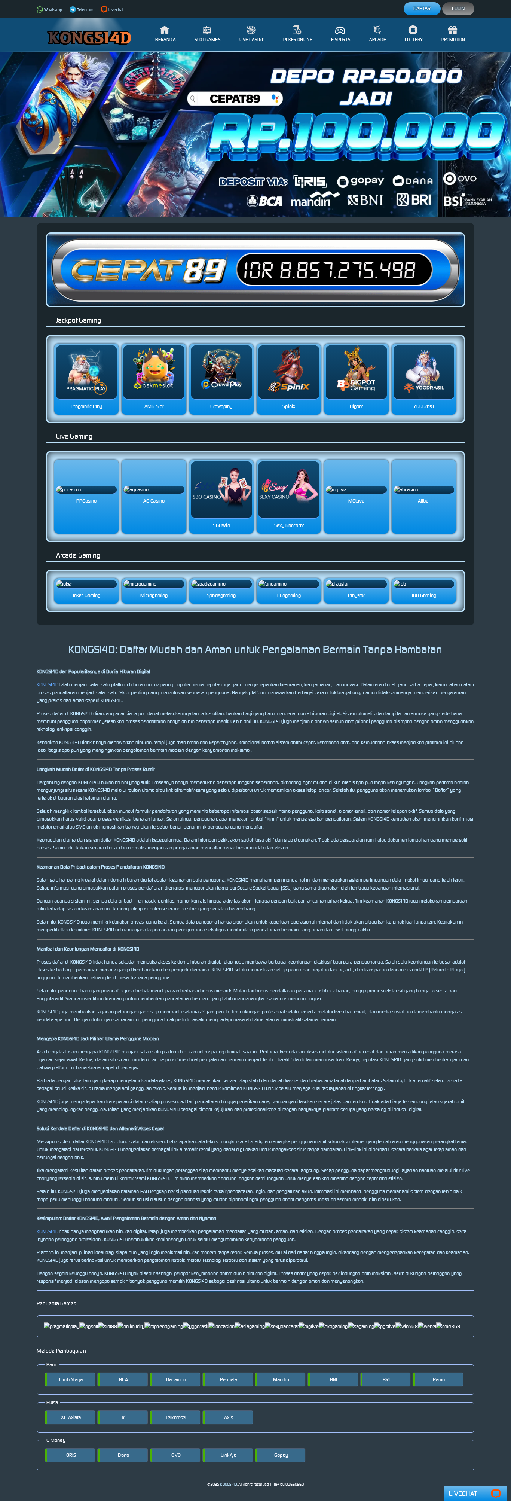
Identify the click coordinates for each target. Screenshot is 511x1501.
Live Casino (251, 39)
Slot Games (208, 39)
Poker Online (297, 39)
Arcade (377, 39)
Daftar (422, 8)
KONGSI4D (47, 684)
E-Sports (341, 39)
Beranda (165, 39)
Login (458, 8)
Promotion (453, 39)
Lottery (414, 39)
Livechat (116, 9)
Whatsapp (53, 9)
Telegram (85, 9)
